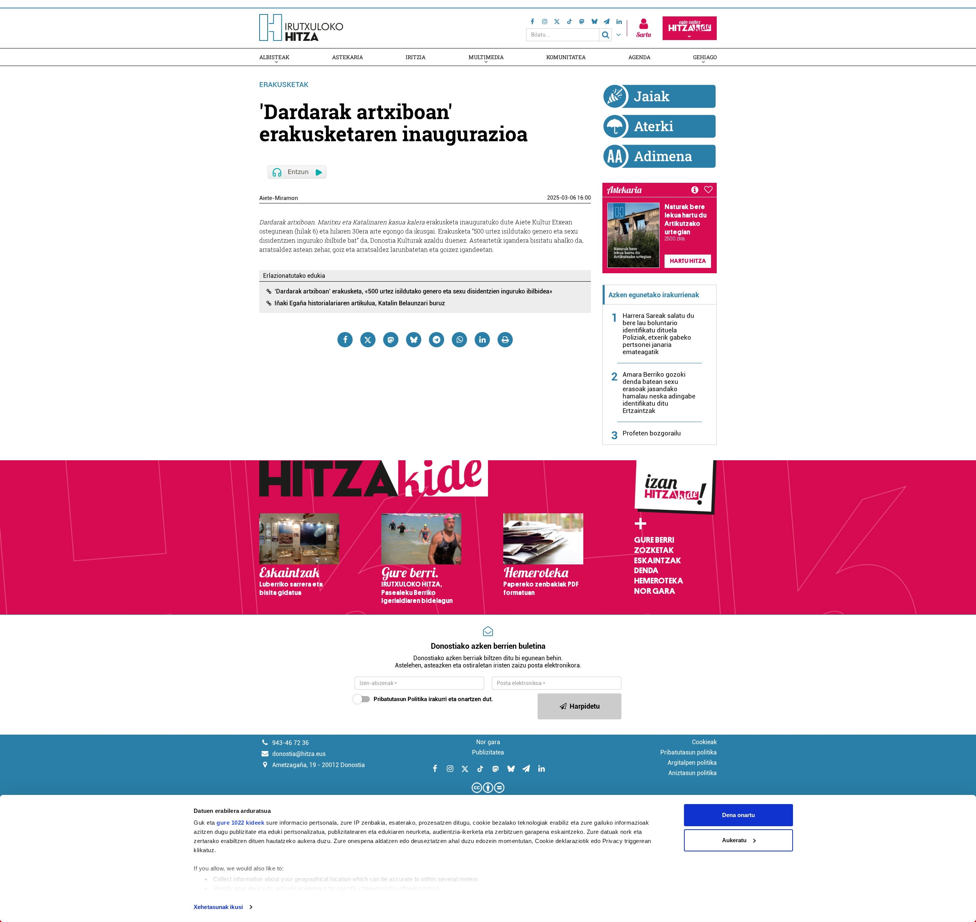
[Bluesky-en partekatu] (413, 339)
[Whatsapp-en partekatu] (459, 339)
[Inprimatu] (505, 339)
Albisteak (274, 57)
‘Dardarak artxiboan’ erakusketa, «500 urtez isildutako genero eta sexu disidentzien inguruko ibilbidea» (413, 291)
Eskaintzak (657, 560)
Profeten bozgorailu (652, 433)
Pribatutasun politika (688, 752)
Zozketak (654, 550)
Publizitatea (488, 752)
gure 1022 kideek (240, 822)
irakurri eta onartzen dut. (433, 699)
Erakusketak (283, 84)
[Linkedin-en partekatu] (482, 339)
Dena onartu (738, 815)
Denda (646, 570)
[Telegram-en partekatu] (436, 339)
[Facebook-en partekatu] (345, 339)
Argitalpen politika (692, 762)
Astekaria (347, 57)
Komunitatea (566, 57)
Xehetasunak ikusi (218, 907)
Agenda (639, 57)
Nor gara (654, 591)
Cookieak (704, 742)
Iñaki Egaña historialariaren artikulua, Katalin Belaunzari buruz (359, 303)
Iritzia (415, 57)
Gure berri (654, 540)
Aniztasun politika (692, 773)
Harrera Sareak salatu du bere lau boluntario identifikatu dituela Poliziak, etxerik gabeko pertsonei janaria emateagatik (658, 334)
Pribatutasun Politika (400, 699)
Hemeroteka (658, 581)
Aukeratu (734, 840)
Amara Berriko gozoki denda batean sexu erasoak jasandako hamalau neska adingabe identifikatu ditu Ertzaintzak (659, 392)
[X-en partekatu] (368, 339)
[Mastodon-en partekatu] (390, 339)
